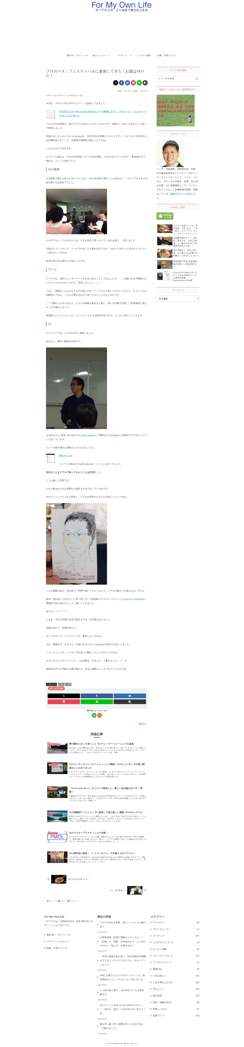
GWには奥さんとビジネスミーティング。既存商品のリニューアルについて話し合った (122, 977)
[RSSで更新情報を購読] (99, 715)
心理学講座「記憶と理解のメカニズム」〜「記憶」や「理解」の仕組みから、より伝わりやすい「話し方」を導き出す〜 (123, 941)
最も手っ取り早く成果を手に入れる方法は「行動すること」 (121, 1026)
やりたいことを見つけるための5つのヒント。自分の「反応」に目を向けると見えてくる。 (123, 1009)
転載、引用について (57, 948)
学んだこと (52, 684)
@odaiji (113, 435)
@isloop (99, 644)
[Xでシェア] (115, 82)
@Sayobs (77, 136)
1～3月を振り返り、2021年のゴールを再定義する (122, 992)
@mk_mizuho (87, 435)
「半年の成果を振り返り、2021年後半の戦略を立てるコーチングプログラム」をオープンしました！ (123, 960)
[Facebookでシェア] (121, 82)
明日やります (66, 455)
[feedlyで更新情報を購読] (94, 715)
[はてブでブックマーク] (127, 82)
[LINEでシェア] (139, 82)
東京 (62, 684)
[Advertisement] (122, 32)
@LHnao (138, 599)
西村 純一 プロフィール (59, 935)
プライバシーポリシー (58, 941)
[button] (145, 82)
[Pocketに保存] (133, 82)
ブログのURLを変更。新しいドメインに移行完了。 (123, 924)
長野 (69, 684)
